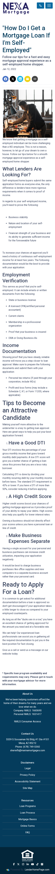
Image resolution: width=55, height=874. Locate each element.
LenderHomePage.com (37, 869)
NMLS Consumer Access (27, 721)
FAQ (27, 832)
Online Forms (27, 825)
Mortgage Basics (27, 819)
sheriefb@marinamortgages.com (27, 750)
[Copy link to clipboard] (35, 79)
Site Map (27, 788)
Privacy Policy (27, 774)
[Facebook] (14, 864)
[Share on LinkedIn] (20, 79)
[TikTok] (37, 864)
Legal (28, 768)
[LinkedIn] (28, 864)
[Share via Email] (27, 79)
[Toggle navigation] (49, 5)
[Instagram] (23, 864)
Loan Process (27, 812)
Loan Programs (27, 806)
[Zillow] (42, 864)
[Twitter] (18, 864)
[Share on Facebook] (5, 79)
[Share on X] (13, 79)
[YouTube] (32, 864)
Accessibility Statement (27, 781)
